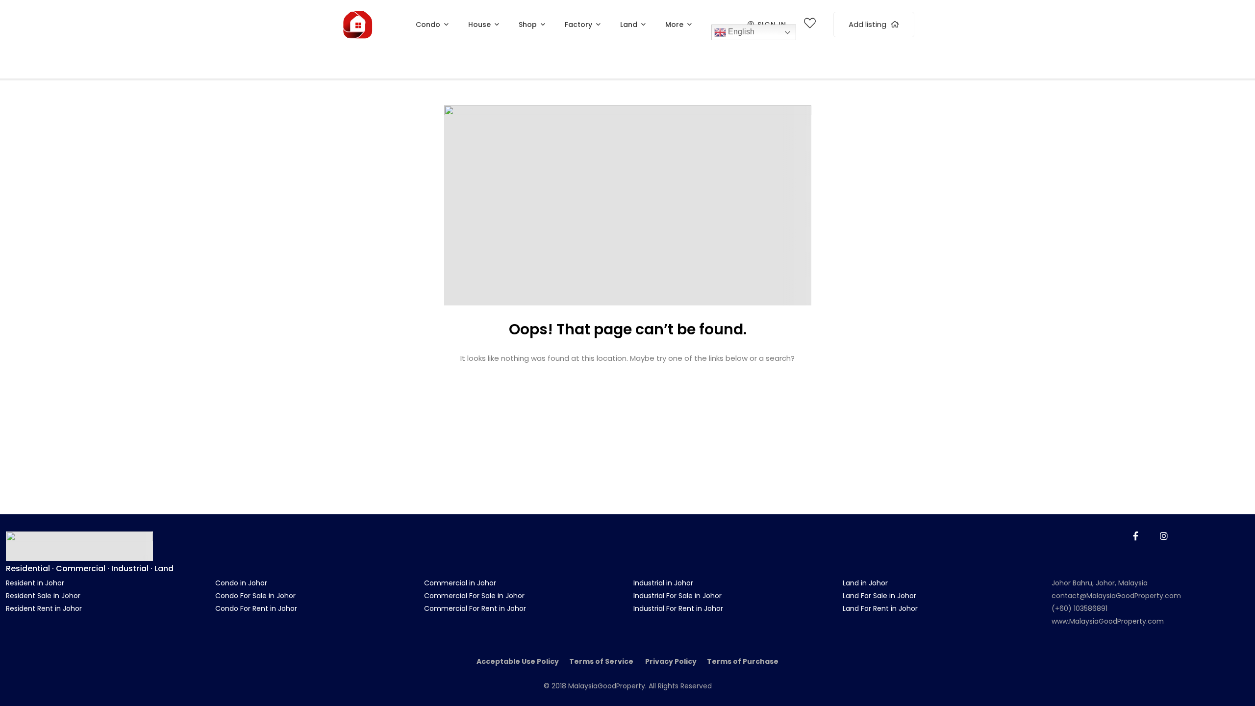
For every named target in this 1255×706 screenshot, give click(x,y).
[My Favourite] (810, 25)
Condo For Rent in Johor (256, 608)
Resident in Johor (35, 583)
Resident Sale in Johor (43, 596)
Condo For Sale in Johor (255, 596)
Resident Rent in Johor (44, 608)
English (740, 31)
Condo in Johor (241, 583)
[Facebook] (1135, 535)
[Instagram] (1164, 535)
